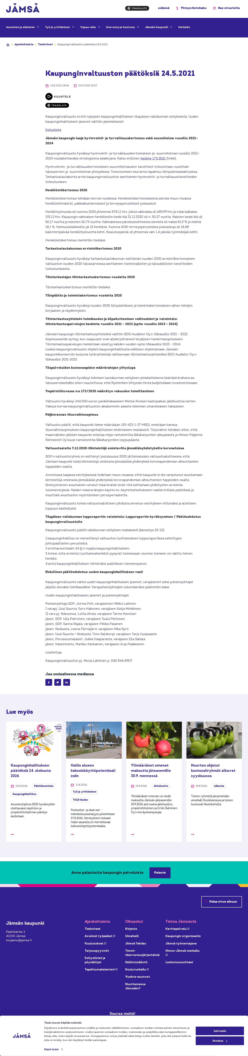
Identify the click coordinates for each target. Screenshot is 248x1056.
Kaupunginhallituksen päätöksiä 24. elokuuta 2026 (31, 771)
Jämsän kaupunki (157, 27)
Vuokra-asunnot (137, 977)
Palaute (160, 872)
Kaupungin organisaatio (183, 936)
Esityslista (53, 130)
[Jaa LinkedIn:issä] (66, 682)
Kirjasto (131, 929)
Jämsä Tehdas (135, 943)
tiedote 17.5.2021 (153, 158)
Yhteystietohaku (193, 8)
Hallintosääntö (136, 962)
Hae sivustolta (229, 8)
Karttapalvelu (177, 929)
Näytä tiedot (51, 1049)
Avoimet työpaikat (100, 936)
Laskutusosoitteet (179, 962)
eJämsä (163, 8)
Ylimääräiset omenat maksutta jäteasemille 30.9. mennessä (151, 771)
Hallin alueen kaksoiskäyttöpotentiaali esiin (93, 771)
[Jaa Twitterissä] (57, 682)
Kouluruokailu (137, 969)
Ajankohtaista (24, 44)
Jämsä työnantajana (181, 943)
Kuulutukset (95, 943)
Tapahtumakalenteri (101, 969)
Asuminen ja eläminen (20, 27)
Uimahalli (132, 936)
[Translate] (137, 8)
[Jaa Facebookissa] (48, 682)
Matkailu (184, 27)
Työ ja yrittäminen (58, 27)
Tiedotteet (45, 44)
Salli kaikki (220, 1030)
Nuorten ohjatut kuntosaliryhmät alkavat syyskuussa (213, 771)
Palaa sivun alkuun (223, 901)
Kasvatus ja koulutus (120, 27)
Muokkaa (218, 1040)
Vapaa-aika (88, 27)
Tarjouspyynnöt (97, 951)
